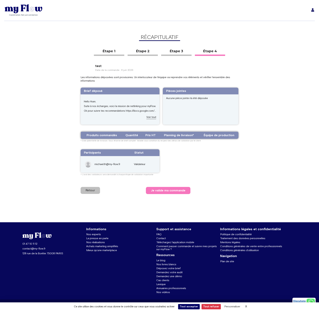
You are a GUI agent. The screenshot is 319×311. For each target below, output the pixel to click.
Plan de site (227, 261)
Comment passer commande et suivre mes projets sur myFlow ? (186, 248)
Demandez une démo (169, 276)
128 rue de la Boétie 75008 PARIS (42, 253)
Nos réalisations (95, 242)
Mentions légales (230, 242)
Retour (90, 190)
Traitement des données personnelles (242, 238)
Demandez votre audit (169, 272)
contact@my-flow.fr (34, 248)
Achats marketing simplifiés (102, 246)
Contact (161, 238)
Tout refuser (211, 306)
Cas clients (162, 280)
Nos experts (93, 234)
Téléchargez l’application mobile (175, 242)
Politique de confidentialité (236, 234)
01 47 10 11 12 (29, 244)
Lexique (161, 284)
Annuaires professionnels (171, 288)
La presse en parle (97, 238)
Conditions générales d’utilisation (239, 250)
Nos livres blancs (166, 264)
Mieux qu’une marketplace (101, 250)
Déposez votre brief (168, 268)
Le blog (160, 260)
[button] (151, 117)
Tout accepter (189, 306)
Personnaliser (232, 306)
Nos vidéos (163, 292)
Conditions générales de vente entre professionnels (251, 246)
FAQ (158, 234)
